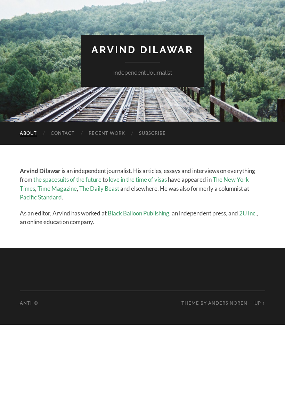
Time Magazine (57, 188)
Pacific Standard (41, 197)
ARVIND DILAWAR (142, 50)
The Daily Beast (99, 188)
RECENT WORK (107, 133)
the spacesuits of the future (67, 179)
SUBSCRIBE (152, 133)
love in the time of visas (138, 179)
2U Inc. (248, 213)
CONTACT (63, 133)
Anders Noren (227, 303)
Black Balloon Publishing (138, 213)
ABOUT (28, 133)
